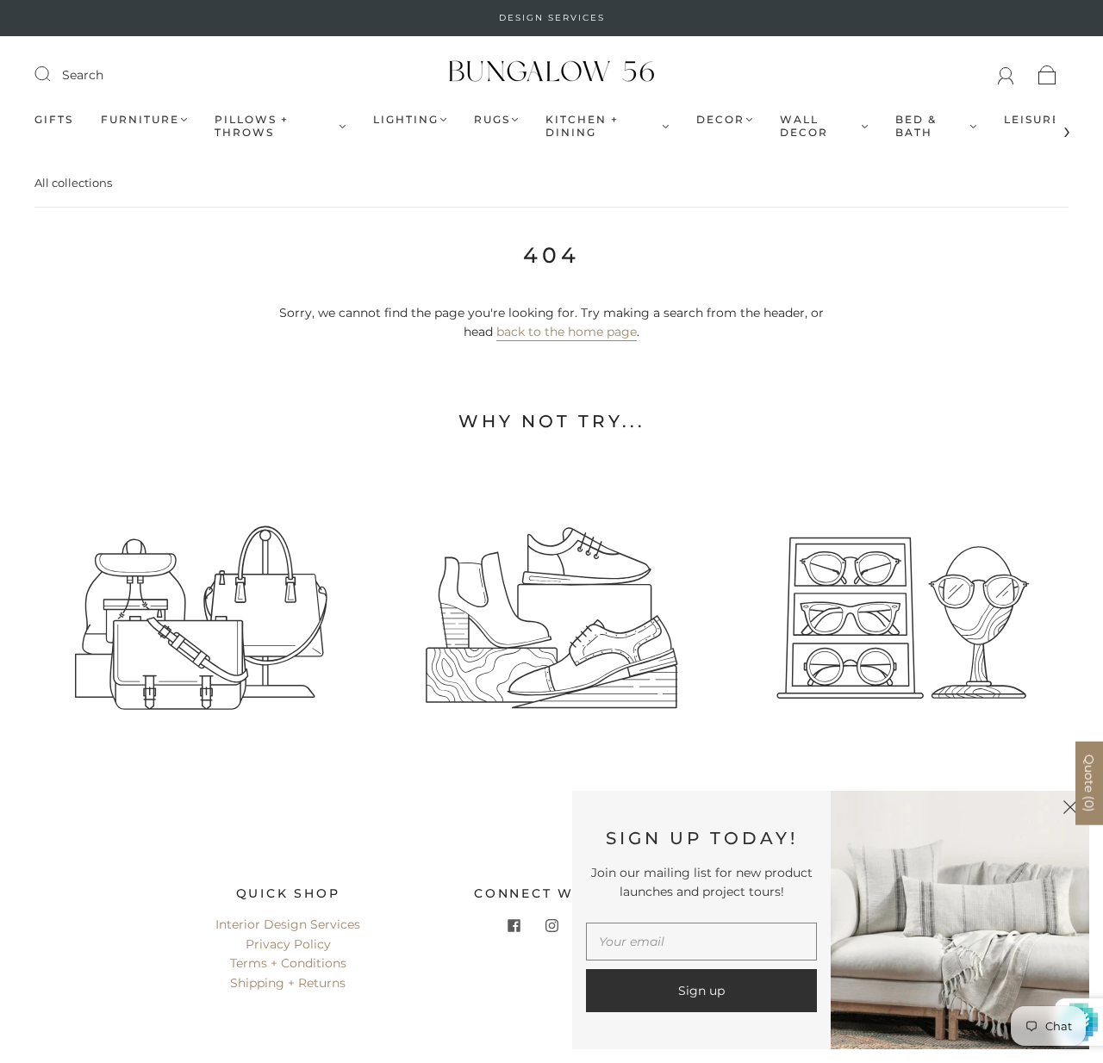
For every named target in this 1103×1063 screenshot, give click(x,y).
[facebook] (514, 925)
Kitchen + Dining (582, 126)
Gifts (53, 119)
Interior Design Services (287, 924)
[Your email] (701, 941)
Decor (720, 119)
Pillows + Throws (252, 126)
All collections (73, 183)
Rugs (492, 119)
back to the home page (566, 331)
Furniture (140, 119)
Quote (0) (1089, 783)
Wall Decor (804, 126)
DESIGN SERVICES (552, 17)
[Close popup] (1070, 810)
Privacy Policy (288, 944)
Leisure (1032, 119)
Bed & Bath (916, 126)
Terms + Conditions (288, 963)
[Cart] (1047, 75)
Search (82, 75)
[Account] (1006, 75)
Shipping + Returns (288, 983)
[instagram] (551, 925)
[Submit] (53, 74)
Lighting (406, 119)
